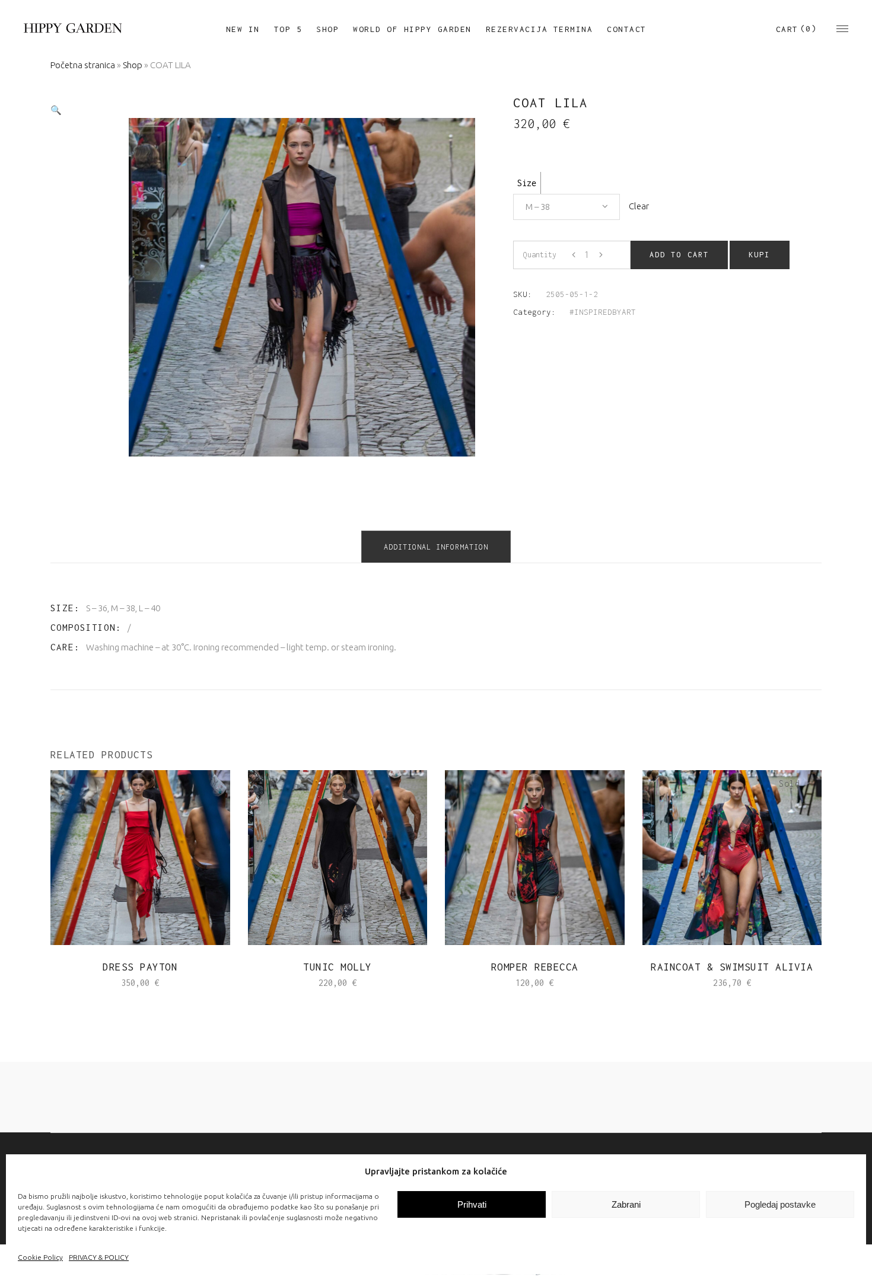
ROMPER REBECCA (534, 967)
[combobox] (566, 207)
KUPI (759, 254)
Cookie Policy (40, 1257)
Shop (132, 65)
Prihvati (471, 1204)
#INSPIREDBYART (602, 312)
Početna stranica (82, 65)
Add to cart (679, 254)
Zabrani (626, 1204)
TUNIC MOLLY (337, 967)
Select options (102, 982)
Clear (639, 206)
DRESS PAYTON (140, 967)
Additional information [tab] (436, 546)
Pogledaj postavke (780, 1204)
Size (526, 183)
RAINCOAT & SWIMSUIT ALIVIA (732, 967)
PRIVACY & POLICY (99, 1257)
